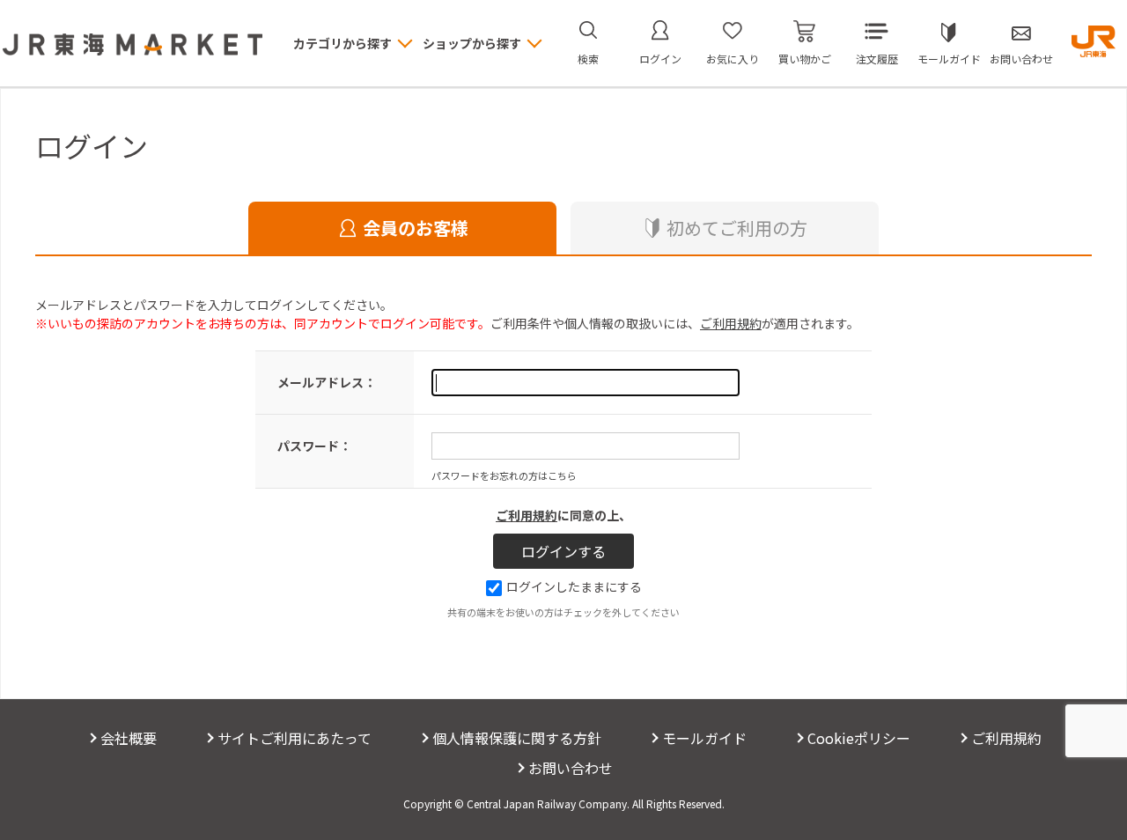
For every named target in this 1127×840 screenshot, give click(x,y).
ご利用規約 (731, 323)
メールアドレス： (326, 382)
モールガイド (949, 58)
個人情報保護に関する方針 (516, 737)
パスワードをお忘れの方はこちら (504, 475)
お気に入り (732, 58)
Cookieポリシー (858, 737)
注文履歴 (877, 58)
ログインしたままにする (574, 586)
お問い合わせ (1021, 58)
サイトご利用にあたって (294, 737)
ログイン (660, 58)
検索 (588, 58)
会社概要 (128, 737)
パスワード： (314, 445)
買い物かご (804, 58)
